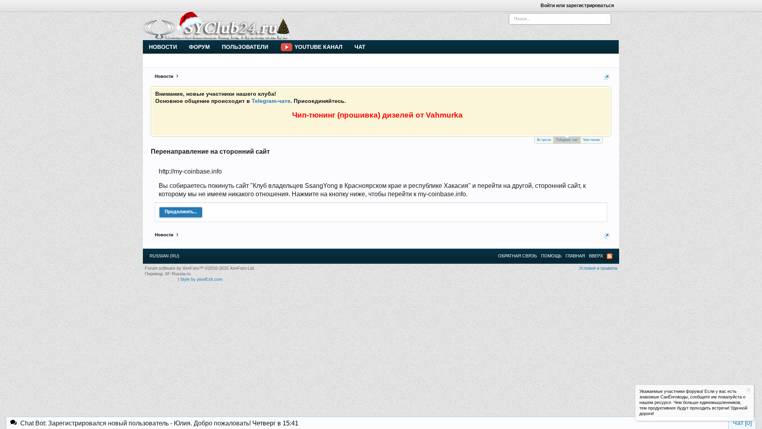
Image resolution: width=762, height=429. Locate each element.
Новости (163, 47)
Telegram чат (567, 140)
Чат (360, 47)
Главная (575, 255)
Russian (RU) (164, 255)
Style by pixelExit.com (201, 279)
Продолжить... (181, 211)
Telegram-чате (271, 101)
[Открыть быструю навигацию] (606, 77)
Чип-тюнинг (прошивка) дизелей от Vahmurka (377, 115)
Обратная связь (517, 255)
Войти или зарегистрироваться (577, 5)
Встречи (544, 140)
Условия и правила (598, 268)
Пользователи (245, 47)
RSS (609, 256)
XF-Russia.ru (177, 273)
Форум (199, 47)
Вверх (596, 255)
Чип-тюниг (591, 140)
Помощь (551, 255)
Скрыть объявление (749, 390)
